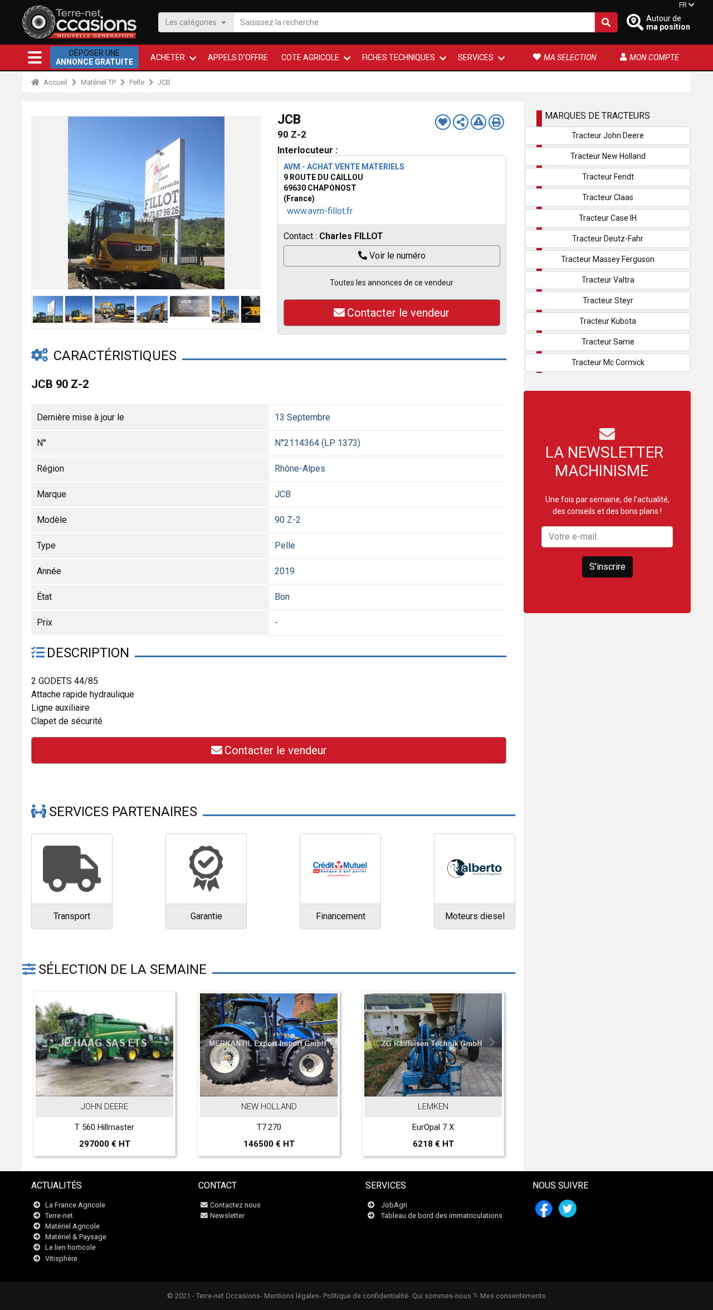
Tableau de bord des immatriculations (441, 1215)
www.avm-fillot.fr (320, 211)
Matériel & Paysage (75, 1237)
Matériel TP (98, 82)
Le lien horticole (70, 1247)
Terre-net (59, 1215)
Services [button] (476, 57)
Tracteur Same (608, 341)
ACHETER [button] (167, 57)
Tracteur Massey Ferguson (608, 259)
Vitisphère (61, 1258)
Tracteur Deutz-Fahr (607, 238)
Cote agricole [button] (310, 57)
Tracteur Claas (607, 197)
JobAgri (394, 1205)
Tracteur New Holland (608, 156)
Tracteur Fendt (608, 176)
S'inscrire (607, 566)
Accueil (54, 82)
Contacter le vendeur (398, 312)
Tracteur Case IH (608, 218)
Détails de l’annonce (110, 1084)
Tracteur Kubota (607, 321)
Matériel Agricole (72, 1226)
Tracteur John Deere (608, 135)
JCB (164, 82)
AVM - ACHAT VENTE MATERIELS (344, 166)
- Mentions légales (289, 1296)
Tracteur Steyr (608, 300)
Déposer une (94, 57)
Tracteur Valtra (608, 279)
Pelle (136, 82)
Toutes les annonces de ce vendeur (391, 282)
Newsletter (227, 1215)
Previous (43, 203)
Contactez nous (235, 1205)
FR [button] (683, 5)
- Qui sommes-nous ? (442, 1296)
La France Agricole (75, 1205)
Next (249, 203)
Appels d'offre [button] (238, 57)
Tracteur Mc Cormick (608, 362)
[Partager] (460, 122)
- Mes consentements (511, 1296)
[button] (35, 57)
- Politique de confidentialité (363, 1296)
